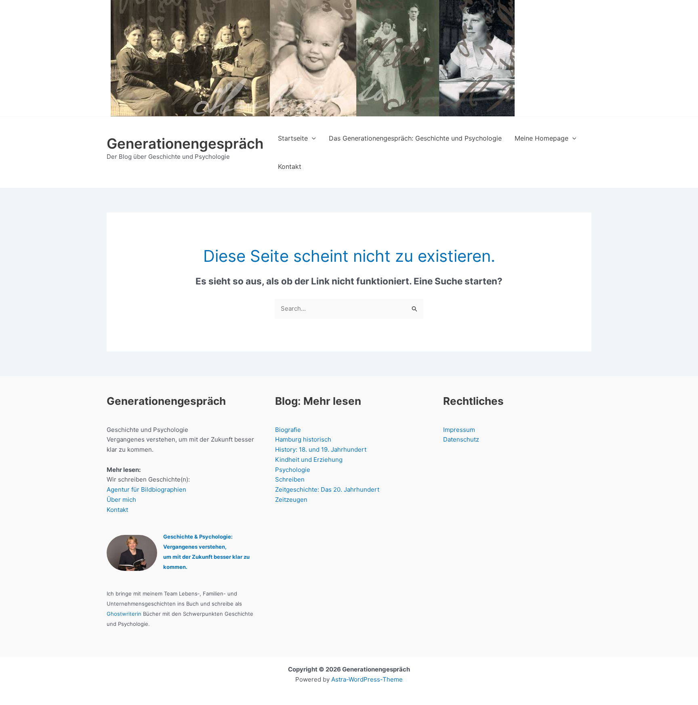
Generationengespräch (185, 143)
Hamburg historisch (303, 439)
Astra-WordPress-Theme (367, 679)
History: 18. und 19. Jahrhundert (320, 449)
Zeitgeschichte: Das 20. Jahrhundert (327, 489)
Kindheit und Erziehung (309, 459)
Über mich (121, 499)
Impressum (459, 430)
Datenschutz (461, 439)
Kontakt (117, 509)
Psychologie (292, 470)
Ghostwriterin (124, 613)
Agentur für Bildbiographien (146, 489)
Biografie (288, 430)
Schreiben (290, 479)
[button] (312, 138)
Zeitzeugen (291, 499)
